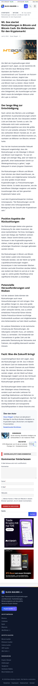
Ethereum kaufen (7, 642)
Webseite (4, 493)
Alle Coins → (5, 651)
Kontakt (32, 683)
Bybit (3, 624)
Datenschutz (24, 683)
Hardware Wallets (7, 669)
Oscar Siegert (14, 36)
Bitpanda (4, 627)
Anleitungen (5, 663)
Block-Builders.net (7, 672)
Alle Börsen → (6, 630)
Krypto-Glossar (6, 660)
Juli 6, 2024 (4, 36)
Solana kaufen (6, 645)
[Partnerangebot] (19, 546)
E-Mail (3, 487)
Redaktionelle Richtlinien (12, 427)
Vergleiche (5, 666)
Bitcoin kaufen (6, 639)
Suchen (32, 514)
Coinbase (5, 621)
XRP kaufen (5, 648)
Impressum (15, 683)
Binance (4, 618)
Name (3, 481)
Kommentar (5, 466)
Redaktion (7, 683)
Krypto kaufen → (9, 608)
